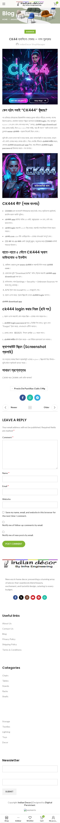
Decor (5, 742)
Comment (7, 437)
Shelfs (5, 696)
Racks (5, 691)
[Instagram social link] (27, 597)
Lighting (6, 732)
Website (6, 499)
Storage (6, 721)
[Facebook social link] (23, 398)
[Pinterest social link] (38, 597)
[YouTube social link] (33, 597)
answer (14, 19)
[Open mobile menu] (4, 4)
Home (5, 19)
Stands (5, 686)
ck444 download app (12, 301)
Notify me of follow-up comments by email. (22, 525)
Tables (5, 680)
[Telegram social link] (37, 398)
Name (5, 472)
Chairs (5, 675)
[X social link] (21, 597)
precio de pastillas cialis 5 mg (29, 388)
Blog (4, 634)
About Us (7, 623)
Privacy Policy (8, 639)
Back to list (30, 407)
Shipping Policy (9, 644)
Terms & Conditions (12, 649)
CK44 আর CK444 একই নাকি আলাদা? (17, 377)
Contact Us (7, 628)
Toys (4, 737)
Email (5, 486)
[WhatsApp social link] (30, 398)
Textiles (6, 726)
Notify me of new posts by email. (17, 535)
